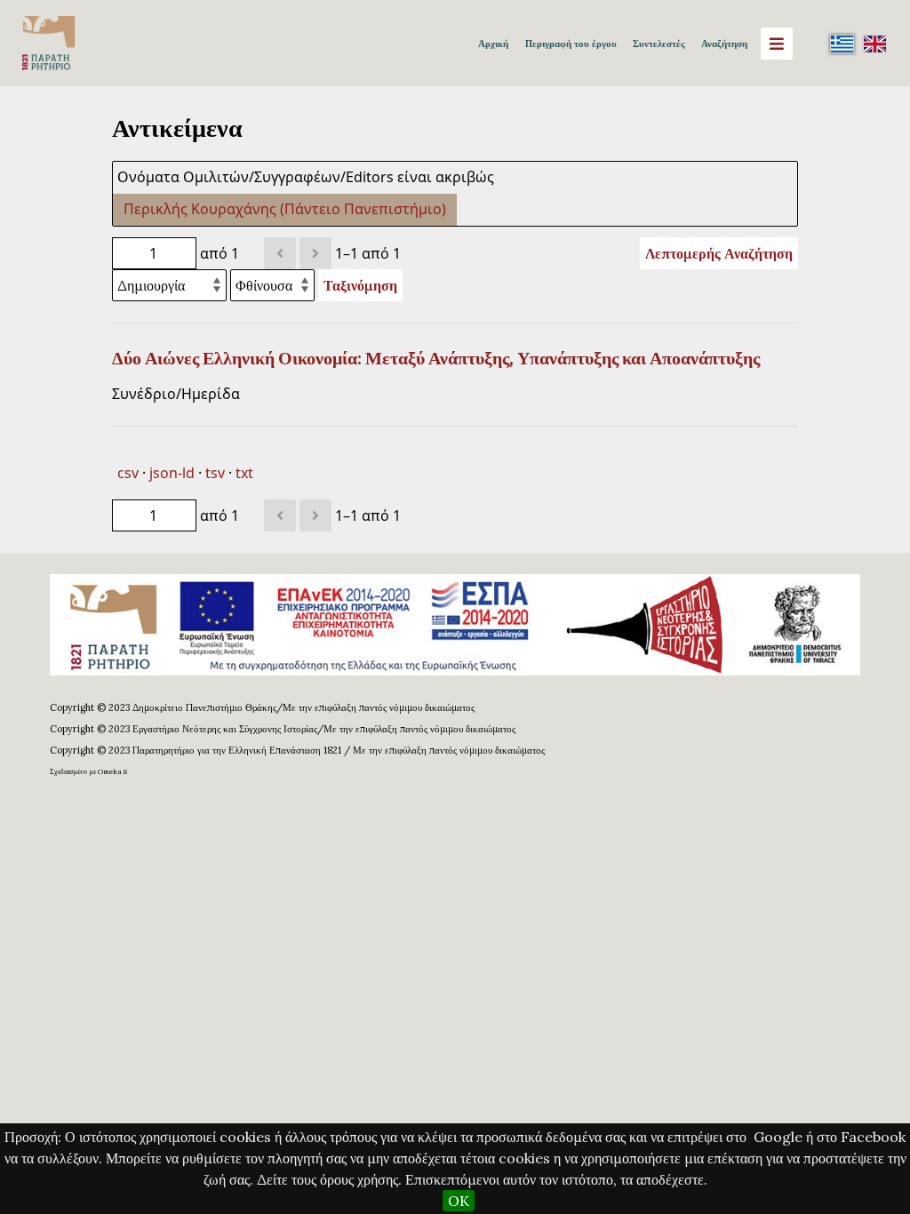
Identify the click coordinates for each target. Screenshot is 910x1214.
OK (458, 1201)
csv (128, 473)
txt (244, 473)
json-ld (172, 473)
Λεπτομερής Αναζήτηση (719, 253)
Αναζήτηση (724, 43)
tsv (215, 473)
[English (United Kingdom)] (874, 43)
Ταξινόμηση (360, 285)
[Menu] (777, 44)
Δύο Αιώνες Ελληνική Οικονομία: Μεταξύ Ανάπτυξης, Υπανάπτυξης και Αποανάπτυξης (436, 358)
